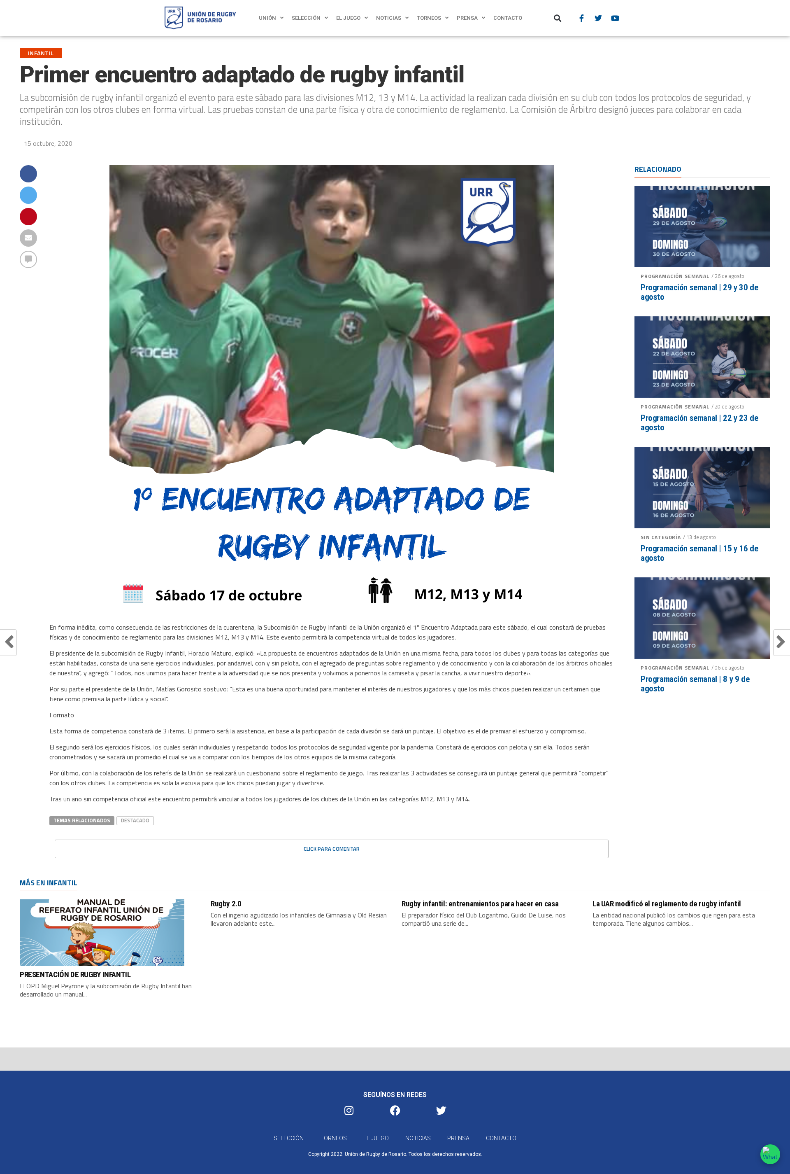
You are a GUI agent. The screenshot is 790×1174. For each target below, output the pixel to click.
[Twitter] (598, 18)
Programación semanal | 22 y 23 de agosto (699, 422)
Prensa (467, 18)
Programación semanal (675, 276)
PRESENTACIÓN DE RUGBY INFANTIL (75, 974)
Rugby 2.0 (226, 903)
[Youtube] (615, 18)
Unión (267, 18)
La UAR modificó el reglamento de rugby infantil (666, 903)
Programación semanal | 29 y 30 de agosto (699, 292)
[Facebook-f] (581, 18)
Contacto (507, 18)
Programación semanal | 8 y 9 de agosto (695, 684)
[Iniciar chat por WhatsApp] (770, 1154)
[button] (558, 18)
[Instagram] (349, 1110)
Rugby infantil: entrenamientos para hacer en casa (480, 903)
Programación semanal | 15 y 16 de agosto (699, 553)
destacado (135, 820)
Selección (306, 18)
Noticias (388, 18)
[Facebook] (395, 1110)
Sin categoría (661, 537)
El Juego (348, 18)
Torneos (429, 18)
